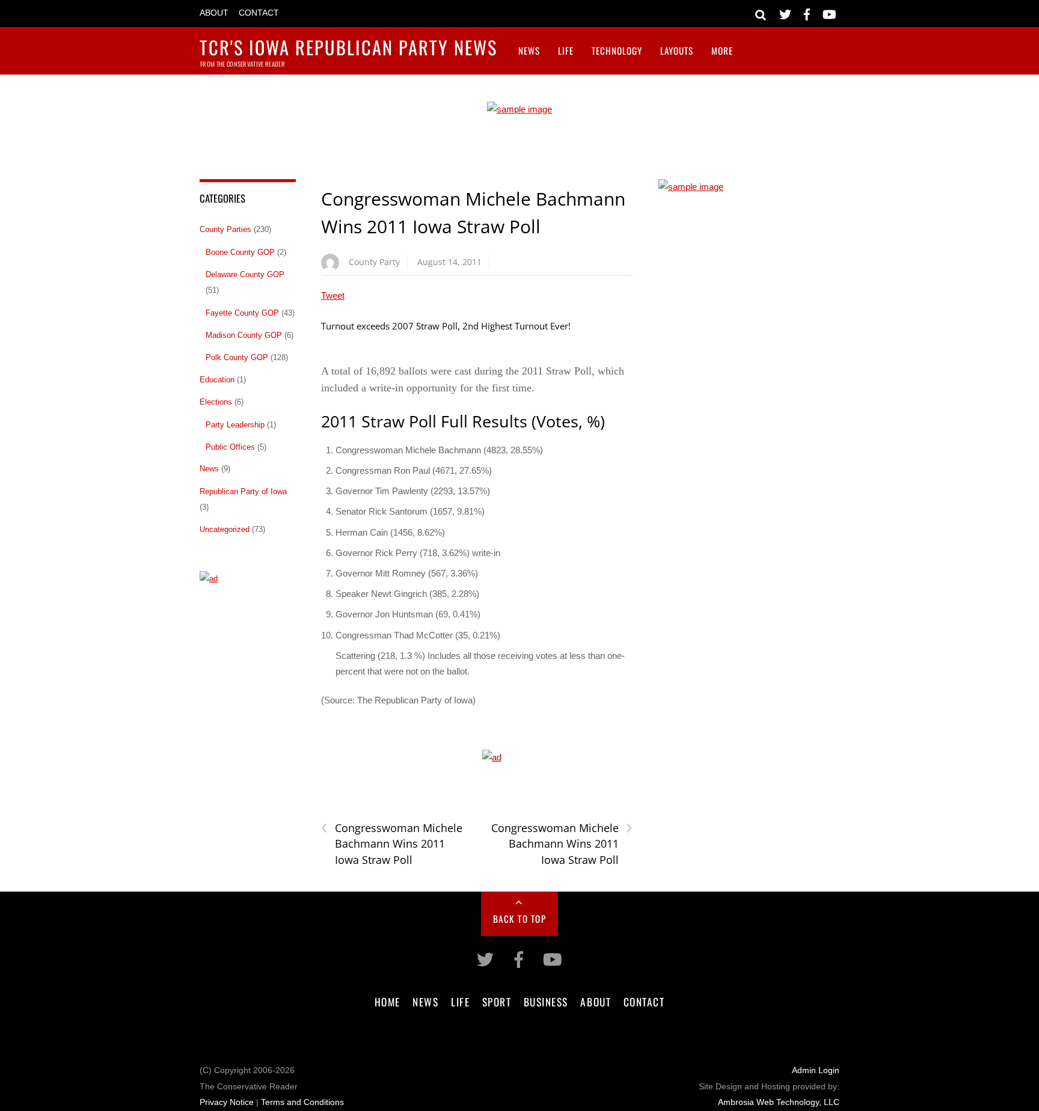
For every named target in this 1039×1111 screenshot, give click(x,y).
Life (566, 50)
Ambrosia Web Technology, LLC (778, 1102)
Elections (216, 401)
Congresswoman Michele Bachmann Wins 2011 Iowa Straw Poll (391, 843)
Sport (497, 1001)
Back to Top (520, 918)
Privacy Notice (227, 1102)
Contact (259, 12)
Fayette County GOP (242, 312)
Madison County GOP (244, 335)
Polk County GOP (237, 357)
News (529, 50)
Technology (617, 50)
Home (387, 1001)
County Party (374, 262)
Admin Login (815, 1070)
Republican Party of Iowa (243, 491)
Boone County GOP (240, 252)
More (722, 50)
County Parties (225, 229)
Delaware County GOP (245, 274)
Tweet (333, 295)
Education (217, 379)
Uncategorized (225, 529)
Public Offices (230, 446)
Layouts (676, 50)
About (214, 12)
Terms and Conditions (302, 1102)
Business (546, 1001)
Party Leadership (235, 424)
